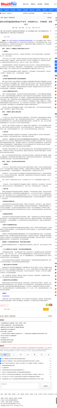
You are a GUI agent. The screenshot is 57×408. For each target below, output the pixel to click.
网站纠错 (20, 398)
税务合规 (32, 10)
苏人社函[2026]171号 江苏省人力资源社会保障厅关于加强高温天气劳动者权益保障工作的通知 (21, 376)
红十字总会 (45, 394)
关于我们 (6, 398)
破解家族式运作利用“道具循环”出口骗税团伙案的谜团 (12, 327)
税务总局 (14, 394)
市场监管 (22, 394)
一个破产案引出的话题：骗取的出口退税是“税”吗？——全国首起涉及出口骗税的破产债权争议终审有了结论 (24, 333)
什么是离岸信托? (5, 367)
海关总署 (27, 394)
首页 (1, 10)
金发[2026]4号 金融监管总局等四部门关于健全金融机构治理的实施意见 (16, 372)
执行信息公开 (51, 394)
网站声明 (11, 398)
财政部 (5, 394)
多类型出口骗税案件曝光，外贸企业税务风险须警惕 (12, 325)
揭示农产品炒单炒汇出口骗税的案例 (8, 335)
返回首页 (49, 17)
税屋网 (2, 398)
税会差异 (51, 10)
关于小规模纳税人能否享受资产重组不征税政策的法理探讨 (14, 358)
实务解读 (19, 10)
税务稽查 (38, 10)
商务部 (9, 394)
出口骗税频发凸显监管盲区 (6, 341)
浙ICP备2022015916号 (18, 405)
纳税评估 (45, 10)
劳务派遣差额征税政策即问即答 (8, 365)
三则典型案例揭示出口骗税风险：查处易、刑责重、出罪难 (13, 323)
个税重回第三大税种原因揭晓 (20, 13)
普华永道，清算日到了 (39, 13)
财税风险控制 (12, 17)
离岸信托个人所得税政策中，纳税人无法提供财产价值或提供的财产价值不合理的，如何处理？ (21, 361)
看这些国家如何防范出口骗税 (7, 339)
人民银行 (31, 394)
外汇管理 (40, 394)
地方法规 (13, 10)
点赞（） (5, 305)
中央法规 (6, 10)
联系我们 (15, 398)
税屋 (2, 17)
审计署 (35, 394)
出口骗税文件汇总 (4, 337)
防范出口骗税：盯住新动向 (6, 331)
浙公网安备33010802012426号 (7, 405)
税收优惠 (25, 10)
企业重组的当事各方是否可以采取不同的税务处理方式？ (13, 369)
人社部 (18, 394)
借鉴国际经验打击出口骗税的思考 (8, 329)
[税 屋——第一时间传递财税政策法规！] (8, 6)
